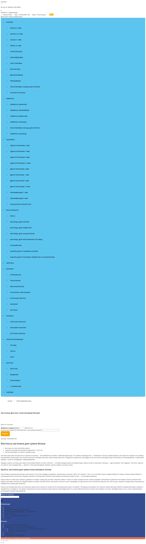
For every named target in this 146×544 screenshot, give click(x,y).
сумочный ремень (20, 450)
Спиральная (15, 275)
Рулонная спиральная (20, 292)
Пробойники (16, 245)
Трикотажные (16, 51)
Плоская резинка (18, 322)
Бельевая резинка (18, 328)
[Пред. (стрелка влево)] (1, 542)
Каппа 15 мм (15, 46)
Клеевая (9, 392)
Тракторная (15, 281)
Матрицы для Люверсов (20, 228)
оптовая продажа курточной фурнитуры (69, 463)
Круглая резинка (17, 333)
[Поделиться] (5, 540)
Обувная (14, 304)
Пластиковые (16, 63)
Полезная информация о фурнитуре (17, 525)
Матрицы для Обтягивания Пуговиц (26, 239)
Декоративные (16, 75)
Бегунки (13, 310)
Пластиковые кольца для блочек (25, 128)
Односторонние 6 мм (20, 145)
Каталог (7, 508)
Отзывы (7, 518)
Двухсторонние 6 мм (19, 169)
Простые (14, 369)
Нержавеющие (16, 57)
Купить (5, 433)
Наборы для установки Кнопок (24, 251)
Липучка (10, 263)
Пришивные (15, 81)
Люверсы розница (18, 122)
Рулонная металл (18, 298)
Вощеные (14, 375)
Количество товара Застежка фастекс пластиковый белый (21, 430)
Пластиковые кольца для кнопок (25, 87)
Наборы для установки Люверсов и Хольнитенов (32, 257)
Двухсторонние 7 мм (19, 175)
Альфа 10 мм (15, 28)
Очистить (29, 428)
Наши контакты (10, 514)
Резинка (10, 316)
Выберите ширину (8, 428)
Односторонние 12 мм (20, 163)
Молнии (10, 269)
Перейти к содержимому (9, 12)
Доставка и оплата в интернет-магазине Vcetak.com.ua (27, 529)
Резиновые (15, 380)
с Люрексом (15, 386)
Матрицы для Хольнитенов (22, 234)
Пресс (12, 216)
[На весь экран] (3, 540)
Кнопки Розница (17, 93)
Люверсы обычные (18, 104)
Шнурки (9, 363)
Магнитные (15, 69)
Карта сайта (9, 533)
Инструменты (12, 210)
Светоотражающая (14, 339)
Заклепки (10, 140)
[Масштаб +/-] (1, 540)
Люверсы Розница (18, 134)
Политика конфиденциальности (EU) (17, 510)
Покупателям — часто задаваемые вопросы (20, 527)
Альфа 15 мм (15, 40)
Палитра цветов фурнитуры (14, 535)
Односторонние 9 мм (20, 157)
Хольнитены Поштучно (20, 204)
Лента (12, 351)
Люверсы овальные (19, 116)
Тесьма (13, 345)
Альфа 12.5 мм (16, 34)
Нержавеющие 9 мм (19, 198)
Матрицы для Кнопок (19, 222)
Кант (12, 357)
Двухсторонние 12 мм (20, 187)
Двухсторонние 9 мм (19, 181)
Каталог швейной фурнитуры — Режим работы (21, 512)
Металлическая (17, 286)
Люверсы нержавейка (19, 110)
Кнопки (9, 22)
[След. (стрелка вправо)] (3, 542)
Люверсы (10, 98)
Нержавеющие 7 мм (19, 192)
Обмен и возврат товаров (17, 531)
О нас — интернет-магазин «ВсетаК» (17, 516)
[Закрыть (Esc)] (7, 540)
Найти (51, 15)
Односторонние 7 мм (20, 151)
